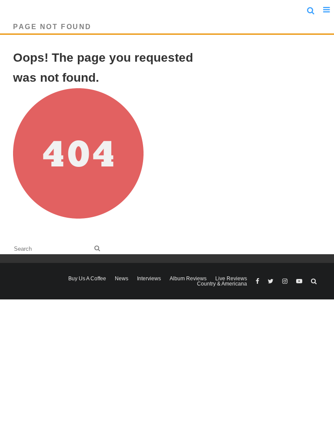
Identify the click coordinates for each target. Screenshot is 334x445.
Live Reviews (231, 278)
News (121, 278)
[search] (97, 248)
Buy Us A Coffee (87, 278)
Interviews (149, 278)
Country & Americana (222, 283)
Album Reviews (188, 278)
